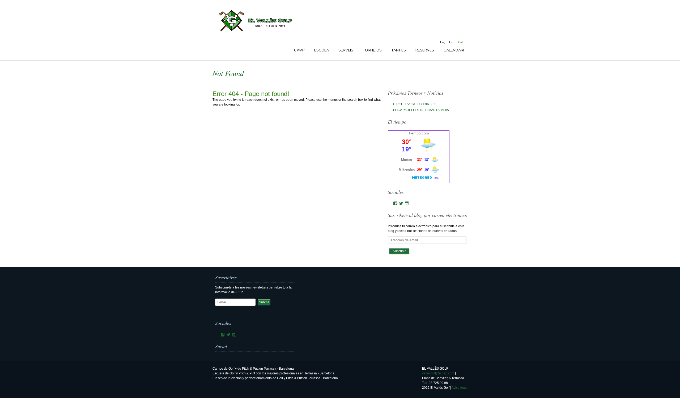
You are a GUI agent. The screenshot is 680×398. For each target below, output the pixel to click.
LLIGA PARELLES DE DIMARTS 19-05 (421, 110)
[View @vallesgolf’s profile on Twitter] (401, 203)
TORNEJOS (372, 50)
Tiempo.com (418, 133)
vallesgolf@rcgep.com (438, 373)
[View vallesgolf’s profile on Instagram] (407, 203)
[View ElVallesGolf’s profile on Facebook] (395, 203)
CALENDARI (454, 50)
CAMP (299, 50)
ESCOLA (321, 50)
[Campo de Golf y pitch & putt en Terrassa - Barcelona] (255, 31)
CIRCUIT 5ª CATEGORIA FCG (414, 104)
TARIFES (398, 50)
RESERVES (424, 50)
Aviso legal (460, 388)
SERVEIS (345, 50)
